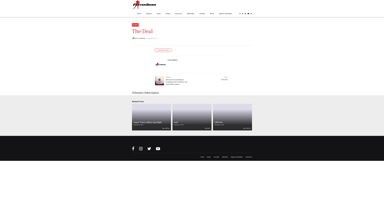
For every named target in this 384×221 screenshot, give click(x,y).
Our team (216, 157)
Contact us (249, 157)
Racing (168, 14)
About (212, 14)
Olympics (149, 14)
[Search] (251, 13)
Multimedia (190, 14)
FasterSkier (141, 38)
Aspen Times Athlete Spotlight (147, 122)
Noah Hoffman (166, 128)
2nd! (176, 122)
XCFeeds (135, 25)
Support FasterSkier (225, 14)
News (159, 14)
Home (139, 14)
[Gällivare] (232, 117)
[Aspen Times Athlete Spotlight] (151, 117)
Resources (178, 14)
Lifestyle (202, 14)
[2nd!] (192, 117)
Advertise (225, 157)
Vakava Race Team (163, 50)
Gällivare (218, 122)
